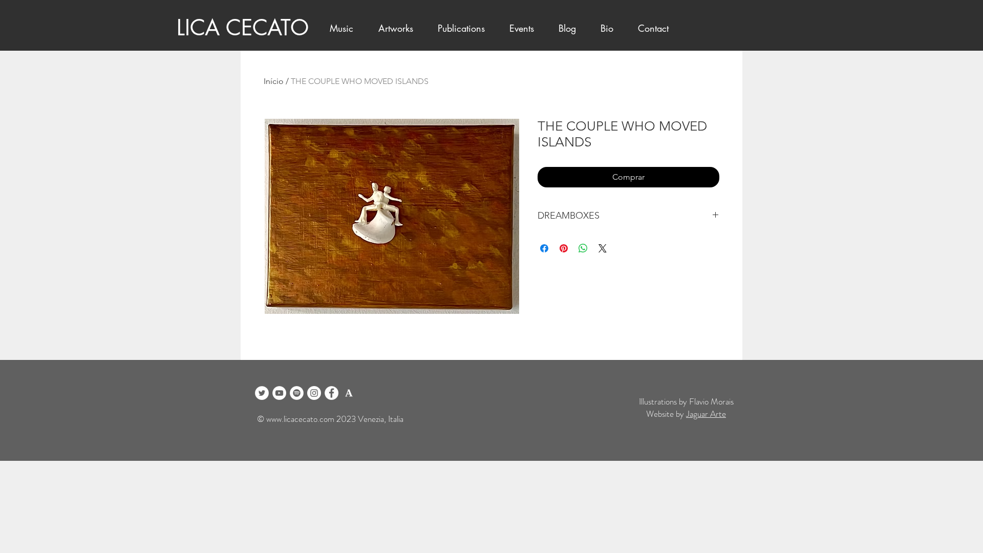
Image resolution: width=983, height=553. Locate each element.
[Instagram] (314, 393)
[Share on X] (602, 248)
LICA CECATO (243, 27)
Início (274, 81)
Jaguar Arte (706, 414)
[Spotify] (297, 393)
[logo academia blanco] (349, 393)
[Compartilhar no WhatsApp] (583, 248)
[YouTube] (279, 393)
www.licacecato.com (300, 419)
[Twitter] (262, 393)
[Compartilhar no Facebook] (544, 248)
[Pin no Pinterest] (564, 248)
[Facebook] (331, 393)
